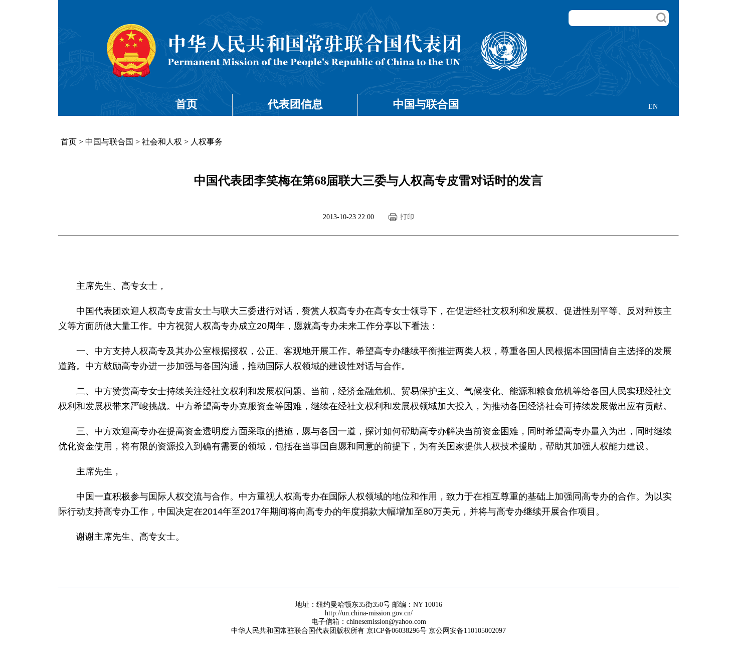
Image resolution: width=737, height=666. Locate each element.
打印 (407, 217)
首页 (186, 104)
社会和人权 (162, 141)
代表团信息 (295, 104)
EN (653, 106)
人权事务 (207, 141)
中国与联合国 (426, 104)
